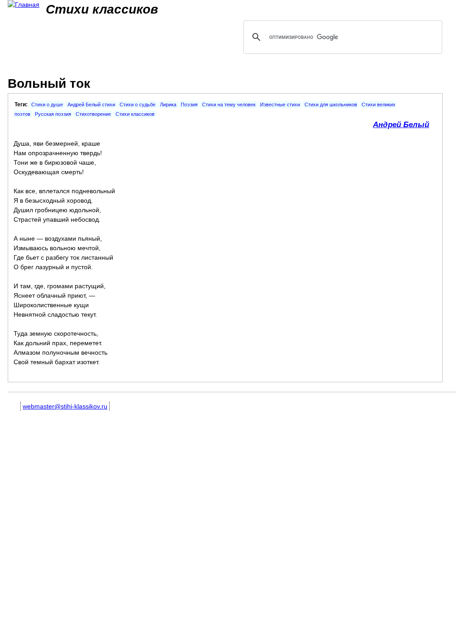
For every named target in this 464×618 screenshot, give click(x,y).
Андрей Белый (401, 124)
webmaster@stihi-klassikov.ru (65, 406)
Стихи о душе (47, 104)
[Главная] (23, 5)
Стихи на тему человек (229, 104)
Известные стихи (280, 104)
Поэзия (189, 104)
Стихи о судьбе (137, 104)
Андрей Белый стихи (91, 104)
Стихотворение (93, 114)
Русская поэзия (53, 114)
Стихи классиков (135, 114)
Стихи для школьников (330, 104)
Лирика (168, 104)
